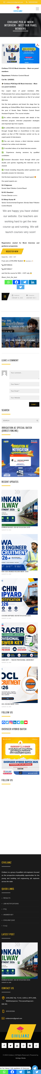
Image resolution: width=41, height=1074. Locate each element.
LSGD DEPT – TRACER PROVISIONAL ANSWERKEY (18, 660)
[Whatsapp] (8, 282)
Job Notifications (11, 904)
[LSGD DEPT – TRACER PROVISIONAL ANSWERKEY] (20, 640)
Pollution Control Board (20, 75)
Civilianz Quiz (9, 920)
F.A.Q (5, 926)
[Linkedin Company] (14, 722)
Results (6, 898)
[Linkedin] (33, 282)
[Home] (18, 8)
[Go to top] (20, 1032)
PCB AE (11, 68)
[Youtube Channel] (25, 722)
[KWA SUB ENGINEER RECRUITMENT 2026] (20, 552)
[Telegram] (24, 282)
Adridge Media (21, 1058)
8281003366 (10, 1011)
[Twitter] (20, 287)
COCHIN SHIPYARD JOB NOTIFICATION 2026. (16, 615)
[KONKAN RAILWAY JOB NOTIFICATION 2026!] (20, 508)
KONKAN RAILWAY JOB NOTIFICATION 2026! (16, 527)
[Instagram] (11, 722)
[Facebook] (16, 282)
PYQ (5, 909)
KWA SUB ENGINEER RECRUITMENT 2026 (15, 571)
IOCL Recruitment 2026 (10, 704)
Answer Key (8, 915)
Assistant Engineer (32, 298)
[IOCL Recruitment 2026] (20, 685)
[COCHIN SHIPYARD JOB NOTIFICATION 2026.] (20, 596)
